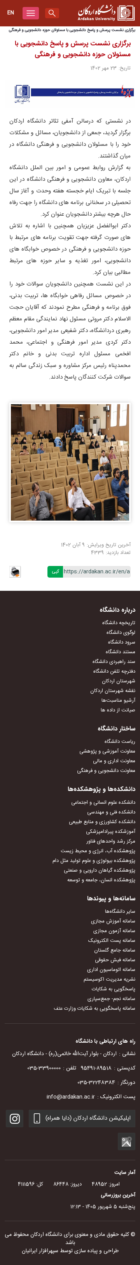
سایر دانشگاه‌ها (120, 911)
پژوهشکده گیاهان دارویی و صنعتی (99, 870)
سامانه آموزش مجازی (113, 921)
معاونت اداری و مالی (114, 761)
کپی (55, 571)
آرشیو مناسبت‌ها (118, 700)
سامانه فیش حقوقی (115, 960)
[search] (52, 13)
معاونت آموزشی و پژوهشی (107, 751)
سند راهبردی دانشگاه (114, 662)
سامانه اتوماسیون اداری (111, 970)
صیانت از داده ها (118, 710)
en (10, 13)
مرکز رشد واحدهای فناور (110, 841)
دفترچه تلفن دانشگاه (114, 671)
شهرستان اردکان (118, 681)
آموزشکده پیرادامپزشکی (110, 831)
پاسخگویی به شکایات (113, 989)
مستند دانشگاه (120, 652)
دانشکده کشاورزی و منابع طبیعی (102, 822)
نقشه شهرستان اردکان (112, 691)
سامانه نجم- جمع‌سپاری (111, 999)
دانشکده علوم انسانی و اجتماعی (103, 802)
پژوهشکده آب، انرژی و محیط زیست (98, 851)
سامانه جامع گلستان (114, 950)
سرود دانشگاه (121, 642)
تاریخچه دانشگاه (118, 623)
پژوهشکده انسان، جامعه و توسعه (101, 880)
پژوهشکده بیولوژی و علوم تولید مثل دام (93, 861)
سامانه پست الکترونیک (111, 940)
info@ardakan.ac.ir (71, 1097)
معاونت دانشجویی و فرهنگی (106, 771)
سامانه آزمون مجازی (114, 931)
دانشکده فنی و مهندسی (111, 812)
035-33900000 (44, 1068)
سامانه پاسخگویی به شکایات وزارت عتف (94, 1008)
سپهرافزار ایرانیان (40, 1251)
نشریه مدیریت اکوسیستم (109, 979)
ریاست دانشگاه (120, 741)
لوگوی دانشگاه (121, 632)
